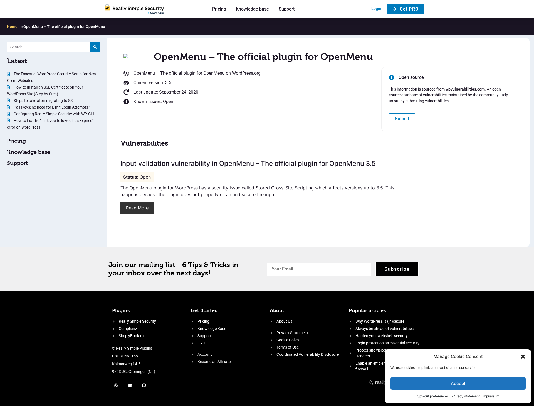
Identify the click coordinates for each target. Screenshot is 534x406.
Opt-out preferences (433, 396)
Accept (458, 383)
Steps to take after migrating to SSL (44, 100)
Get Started (204, 310)
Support (287, 9)
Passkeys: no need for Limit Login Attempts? (51, 107)
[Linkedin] (130, 385)
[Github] (144, 385)
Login (376, 8)
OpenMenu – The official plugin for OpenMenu (179, 73)
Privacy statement (465, 396)
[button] (523, 356)
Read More (137, 207)
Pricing (219, 9)
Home (12, 26)
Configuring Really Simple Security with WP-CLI (53, 114)
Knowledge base (252, 9)
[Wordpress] (116, 385)
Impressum (491, 396)
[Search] (95, 47)
